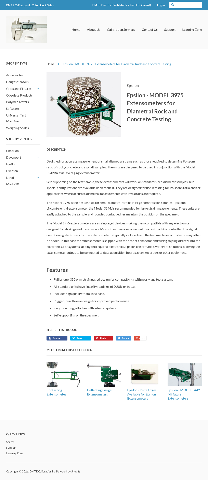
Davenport (13, 157)
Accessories (14, 75)
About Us (93, 29)
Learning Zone (192, 29)
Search (10, 442)
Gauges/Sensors (17, 82)
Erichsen (12, 171)
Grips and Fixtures (18, 88)
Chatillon (12, 151)
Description (56, 149)
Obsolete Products (19, 95)
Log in (161, 5)
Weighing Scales (17, 128)
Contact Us (150, 29)
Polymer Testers (17, 102)
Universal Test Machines (16, 118)
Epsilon (11, 164)
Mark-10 (12, 184)
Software (12, 108)
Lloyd (10, 177)
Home (76, 29)
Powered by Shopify (68, 471)
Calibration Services (121, 29)
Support (170, 29)
